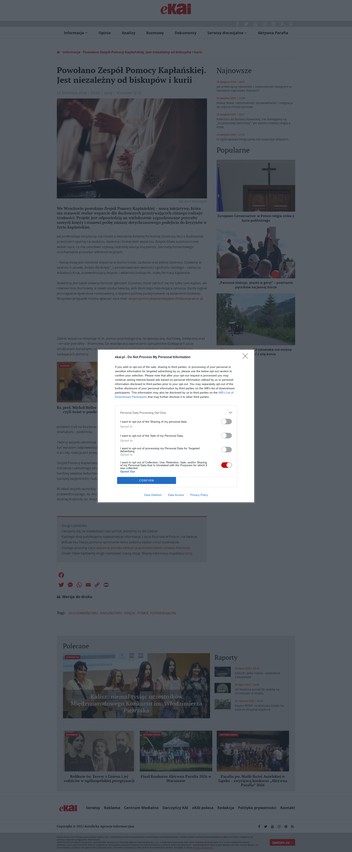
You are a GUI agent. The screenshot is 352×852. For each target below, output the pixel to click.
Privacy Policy (199, 495)
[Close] (246, 357)
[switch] (226, 421)
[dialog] (176, 426)
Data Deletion (153, 495)
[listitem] (176, 412)
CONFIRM (146, 480)
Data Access (176, 495)
